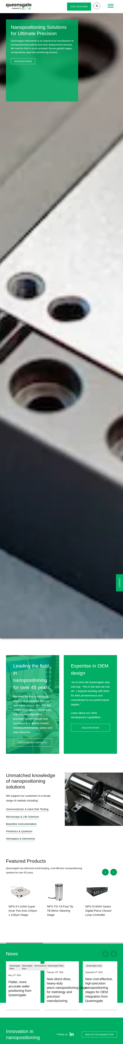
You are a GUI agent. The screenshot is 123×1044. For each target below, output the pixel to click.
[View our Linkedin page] (71, 1034)
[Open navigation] (111, 6)
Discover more (23, 61)
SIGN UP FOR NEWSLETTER (99, 1034)
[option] (61, 330)
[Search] (96, 6)
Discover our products (32, 742)
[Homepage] (19, 6)
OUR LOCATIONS (79, 6)
